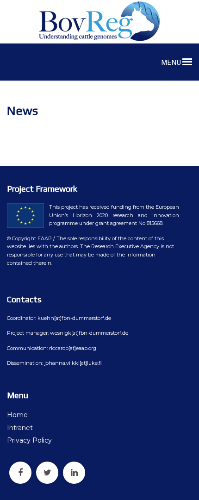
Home (17, 415)
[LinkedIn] (74, 473)
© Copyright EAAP (29, 238)
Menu (171, 62)
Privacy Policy (29, 440)
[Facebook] (20, 473)
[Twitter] (47, 473)
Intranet (20, 428)
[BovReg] (99, 21)
